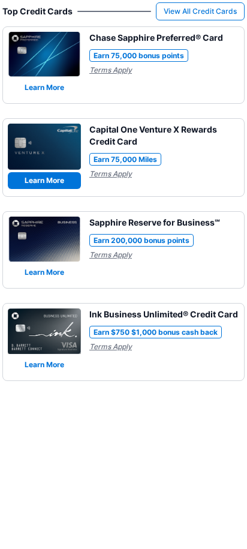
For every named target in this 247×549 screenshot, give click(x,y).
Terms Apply (110, 69)
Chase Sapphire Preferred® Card (156, 37)
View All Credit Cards (200, 11)
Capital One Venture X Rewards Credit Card (153, 135)
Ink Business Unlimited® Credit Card (163, 314)
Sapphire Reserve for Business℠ (154, 222)
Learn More (44, 87)
